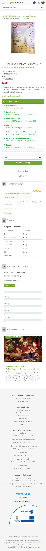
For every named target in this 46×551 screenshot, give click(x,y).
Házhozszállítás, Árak (23, 398)
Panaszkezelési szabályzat (23, 421)
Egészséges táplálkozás (14, 337)
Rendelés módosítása (23, 410)
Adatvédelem (23, 418)
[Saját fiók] (39, 3)
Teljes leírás (8, 213)
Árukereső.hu (23, 497)
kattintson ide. (35, 547)
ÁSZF (23, 424)
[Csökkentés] (6, 158)
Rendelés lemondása (23, 413)
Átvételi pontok (23, 401)
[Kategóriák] (3, 3)
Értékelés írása (9, 285)
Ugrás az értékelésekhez (23, 67)
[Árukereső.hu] (23, 494)
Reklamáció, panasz (23, 416)
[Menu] (34, 2)
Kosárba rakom (22, 163)
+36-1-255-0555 (26, 478)
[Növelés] (40, 158)
